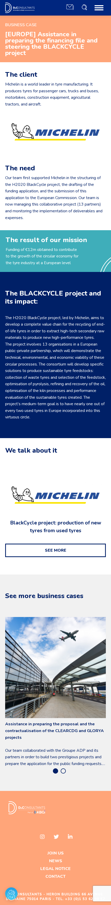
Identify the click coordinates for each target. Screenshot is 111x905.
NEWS (55, 861)
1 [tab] (55, 771)
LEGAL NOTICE (55, 869)
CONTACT (55, 876)
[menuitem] (70, 7)
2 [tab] (63, 771)
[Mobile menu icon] (99, 7)
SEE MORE (55, 550)
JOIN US (55, 853)
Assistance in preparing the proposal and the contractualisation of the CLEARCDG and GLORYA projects (54, 730)
